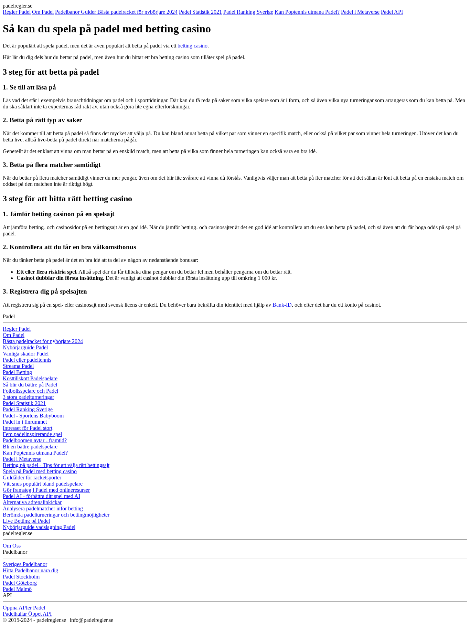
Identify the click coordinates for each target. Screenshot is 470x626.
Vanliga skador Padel (26, 354)
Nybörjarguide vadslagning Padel (39, 527)
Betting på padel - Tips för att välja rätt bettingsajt (56, 465)
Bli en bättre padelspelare (30, 446)
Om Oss (12, 546)
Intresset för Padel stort (27, 428)
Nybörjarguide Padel (25, 347)
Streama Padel (18, 366)
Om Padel (43, 12)
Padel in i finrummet (25, 422)
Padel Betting (17, 372)
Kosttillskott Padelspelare (30, 378)
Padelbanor (68, 12)
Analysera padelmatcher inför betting (43, 508)
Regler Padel (17, 12)
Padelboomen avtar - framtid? (35, 440)
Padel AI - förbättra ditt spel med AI (41, 496)
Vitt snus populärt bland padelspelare (43, 484)
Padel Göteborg (20, 583)
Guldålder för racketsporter (32, 477)
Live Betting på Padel (26, 521)
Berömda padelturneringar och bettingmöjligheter (56, 515)
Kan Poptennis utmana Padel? (307, 12)
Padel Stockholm (21, 577)
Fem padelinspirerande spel (32, 434)
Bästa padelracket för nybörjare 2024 (137, 12)
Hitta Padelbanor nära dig (30, 570)
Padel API (392, 12)
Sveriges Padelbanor (25, 564)
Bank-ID (282, 305)
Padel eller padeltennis (27, 360)
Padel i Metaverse (360, 12)
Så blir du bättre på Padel (30, 385)
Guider (89, 12)
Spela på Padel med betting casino (40, 471)
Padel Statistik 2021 (200, 12)
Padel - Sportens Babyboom (33, 415)
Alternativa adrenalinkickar (32, 502)
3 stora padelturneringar (28, 397)
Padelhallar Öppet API (27, 614)
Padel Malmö (17, 589)
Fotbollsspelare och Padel (30, 391)
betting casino (192, 46)
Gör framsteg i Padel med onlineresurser (46, 490)
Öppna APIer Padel (24, 608)
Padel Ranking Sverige (248, 12)
